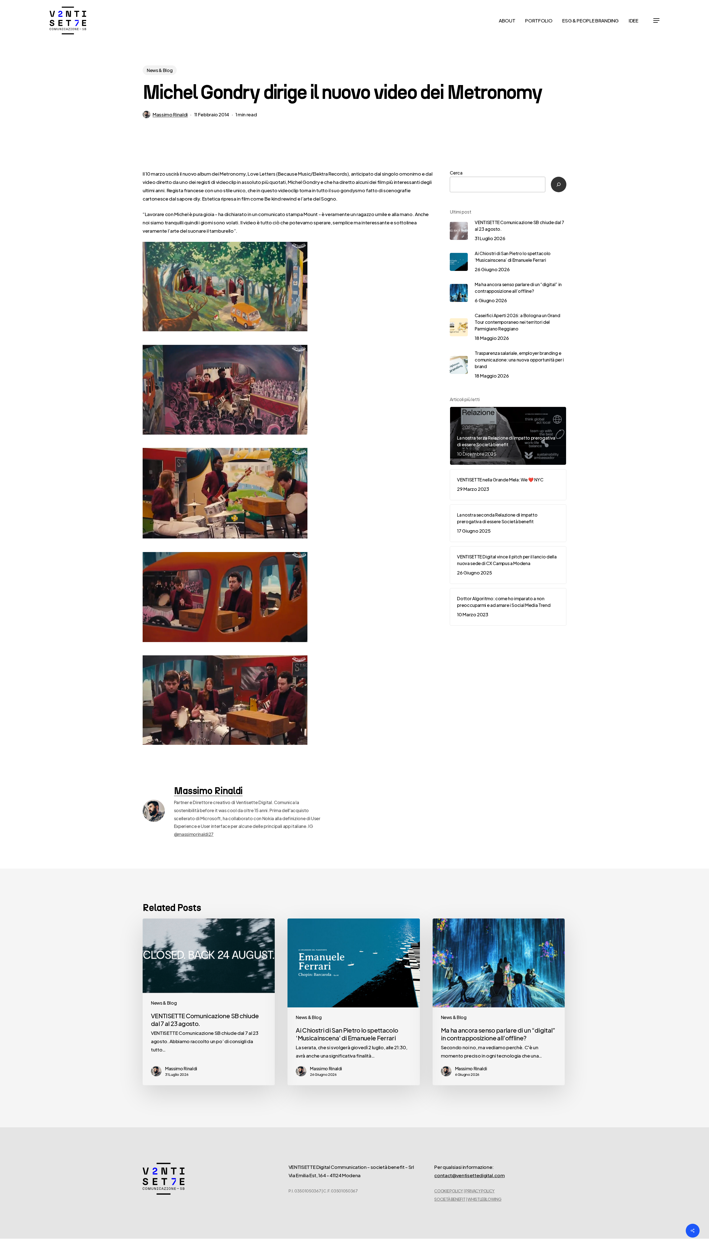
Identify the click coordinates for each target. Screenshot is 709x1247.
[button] (656, 21)
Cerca (456, 173)
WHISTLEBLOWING (484, 1199)
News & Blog (160, 70)
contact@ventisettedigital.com (469, 1175)
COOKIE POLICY (448, 1190)
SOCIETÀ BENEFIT (449, 1199)
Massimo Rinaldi (170, 114)
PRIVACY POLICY (480, 1190)
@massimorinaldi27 (194, 834)
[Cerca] (558, 184)
